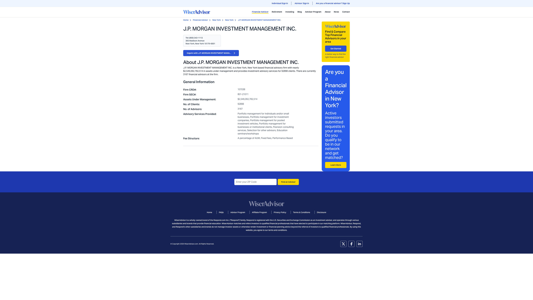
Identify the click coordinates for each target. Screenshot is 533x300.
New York (216, 20)
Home (185, 20)
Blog (299, 12)
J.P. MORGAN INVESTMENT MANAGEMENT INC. (259, 20)
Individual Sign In (280, 3)
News (336, 12)
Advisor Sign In (302, 3)
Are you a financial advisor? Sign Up (333, 3)
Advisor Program (313, 12)
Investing (289, 12)
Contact (346, 12)
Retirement (277, 12)
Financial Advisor (260, 12)
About (328, 12)
